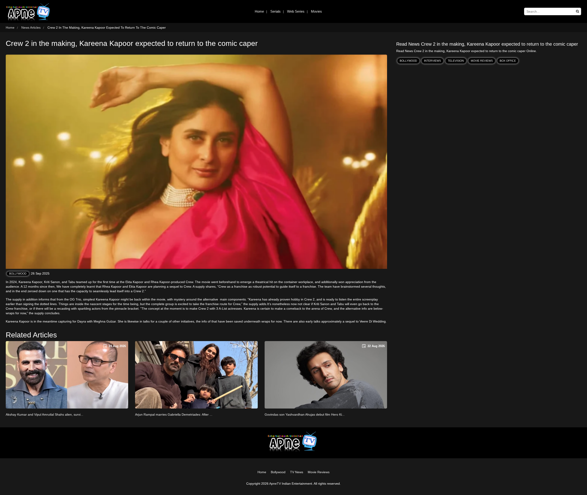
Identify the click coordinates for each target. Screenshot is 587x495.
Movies (316, 11)
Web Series (296, 11)
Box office (508, 60)
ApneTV (275, 483)
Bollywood (18, 273)
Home (259, 11)
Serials (275, 11)
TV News (296, 472)
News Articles (31, 27)
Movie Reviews (482, 60)
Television (456, 60)
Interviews (432, 60)
